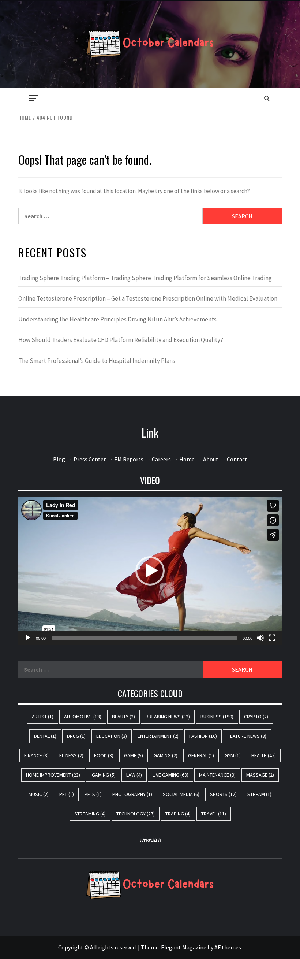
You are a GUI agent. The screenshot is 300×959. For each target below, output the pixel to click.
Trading (178, 813)
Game (133, 755)
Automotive (82, 716)
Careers (161, 459)
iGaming (103, 775)
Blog (59, 459)
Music (39, 794)
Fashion (203, 736)
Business (216, 716)
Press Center (90, 459)
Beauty (123, 716)
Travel (213, 813)
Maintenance (217, 775)
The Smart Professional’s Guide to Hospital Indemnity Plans (96, 361)
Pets (93, 794)
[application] (150, 571)
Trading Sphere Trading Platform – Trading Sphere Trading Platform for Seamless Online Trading (145, 278)
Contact (237, 459)
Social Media (181, 794)
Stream (259, 794)
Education (111, 736)
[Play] (27, 638)
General (201, 755)
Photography (132, 794)
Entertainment (158, 736)
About (210, 459)
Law (134, 775)
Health (263, 755)
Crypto (256, 716)
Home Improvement (53, 775)
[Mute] (260, 638)
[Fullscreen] (272, 638)
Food (103, 755)
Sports (223, 794)
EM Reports (128, 459)
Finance (36, 755)
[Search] (267, 98)
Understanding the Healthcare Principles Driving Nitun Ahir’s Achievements (117, 319)
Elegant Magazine (183, 947)
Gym (233, 755)
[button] (150, 571)
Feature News (247, 736)
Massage (260, 775)
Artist (42, 716)
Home (187, 459)
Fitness (71, 755)
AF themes (227, 947)
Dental (45, 736)
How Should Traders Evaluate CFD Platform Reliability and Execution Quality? (120, 340)
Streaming (90, 813)
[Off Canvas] (33, 98)
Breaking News (168, 716)
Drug (76, 736)
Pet (66, 794)
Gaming (165, 755)
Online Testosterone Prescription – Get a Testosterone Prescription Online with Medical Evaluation (147, 298)
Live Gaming (170, 775)
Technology (135, 813)
